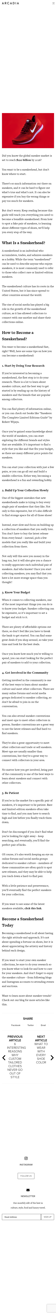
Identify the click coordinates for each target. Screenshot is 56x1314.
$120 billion (23, 160)
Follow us (26, 1176)
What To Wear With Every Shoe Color (41, 1049)
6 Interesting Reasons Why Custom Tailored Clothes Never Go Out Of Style (16, 1057)
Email (43, 1025)
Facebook (15, 1025)
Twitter (30, 1025)
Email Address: (11, 1217)
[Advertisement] (28, 78)
